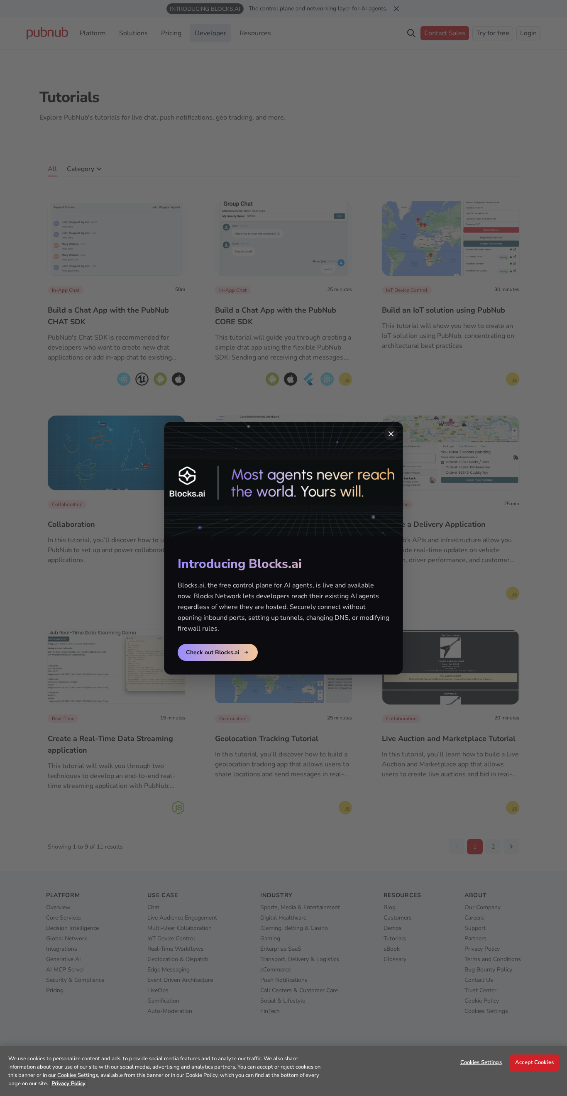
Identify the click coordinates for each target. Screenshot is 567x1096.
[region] (283, 1071)
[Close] (391, 433)
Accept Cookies (534, 1062)
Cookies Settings (481, 1062)
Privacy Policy (68, 1083)
